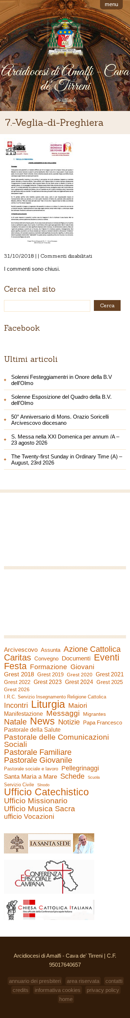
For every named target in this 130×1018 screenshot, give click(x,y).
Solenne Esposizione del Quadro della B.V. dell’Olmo (61, 400)
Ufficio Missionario (36, 800)
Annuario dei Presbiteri (35, 981)
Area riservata (83, 981)
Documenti (76, 658)
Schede (72, 776)
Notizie (69, 722)
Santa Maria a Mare (30, 776)
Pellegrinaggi (80, 768)
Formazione (48, 667)
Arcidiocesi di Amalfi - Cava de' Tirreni (65, 79)
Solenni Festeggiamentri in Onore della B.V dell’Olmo (61, 380)
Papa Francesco (102, 722)
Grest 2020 (79, 674)
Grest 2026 (17, 689)
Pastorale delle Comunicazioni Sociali (56, 740)
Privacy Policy (103, 990)
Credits (21, 990)
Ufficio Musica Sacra (39, 808)
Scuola (94, 777)
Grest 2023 (48, 682)
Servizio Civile (19, 784)
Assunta (50, 650)
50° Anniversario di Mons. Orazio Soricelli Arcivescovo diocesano (60, 420)
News (42, 721)
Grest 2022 (17, 682)
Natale (15, 722)
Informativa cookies (58, 990)
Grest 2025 (109, 682)
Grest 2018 (19, 674)
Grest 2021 (110, 674)
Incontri (16, 705)
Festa (15, 666)
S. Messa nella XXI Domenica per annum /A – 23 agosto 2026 (65, 439)
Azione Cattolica (92, 649)
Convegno (46, 659)
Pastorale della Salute (32, 730)
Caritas (17, 657)
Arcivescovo (21, 649)
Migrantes (94, 714)
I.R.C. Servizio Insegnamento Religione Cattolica (55, 697)
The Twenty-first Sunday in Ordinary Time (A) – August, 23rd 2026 (66, 459)
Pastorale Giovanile (38, 760)
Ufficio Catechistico (46, 792)
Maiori (77, 705)
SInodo (43, 785)
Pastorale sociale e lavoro (31, 768)
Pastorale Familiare (38, 752)
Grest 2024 (79, 682)
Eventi (107, 657)
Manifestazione (23, 714)
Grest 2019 (50, 674)
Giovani (82, 667)
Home (66, 999)
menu (111, 4)
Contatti (113, 981)
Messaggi (63, 713)
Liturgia (48, 704)
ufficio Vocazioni (29, 816)
